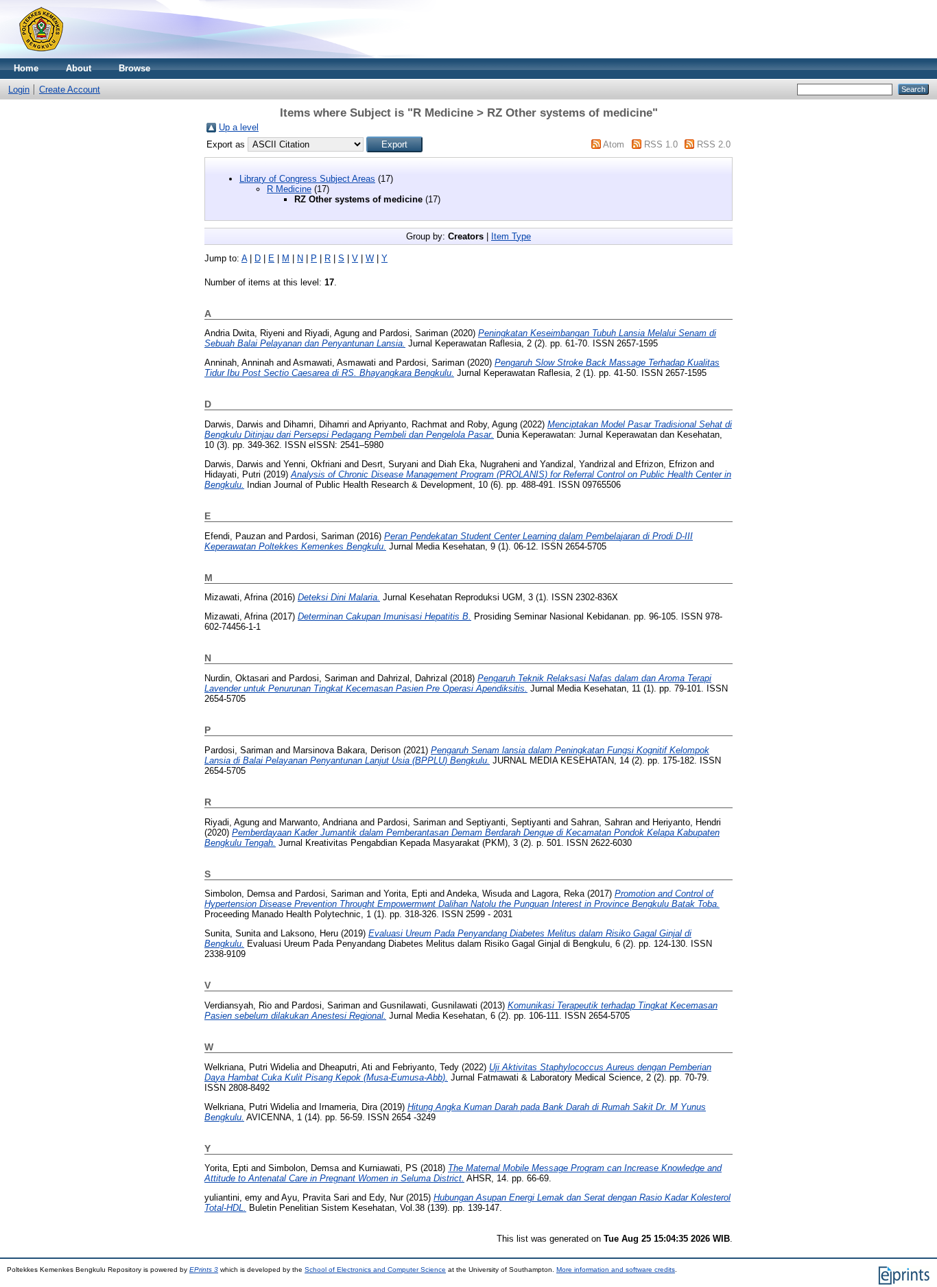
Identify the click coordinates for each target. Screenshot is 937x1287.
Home (26, 68)
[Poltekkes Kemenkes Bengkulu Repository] (41, 55)
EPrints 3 (203, 1269)
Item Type (511, 236)
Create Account (69, 89)
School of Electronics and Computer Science (375, 1269)
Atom (613, 144)
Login (18, 89)
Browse (134, 68)
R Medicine (289, 189)
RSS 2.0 (714, 144)
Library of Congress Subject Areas (307, 179)
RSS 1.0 (661, 144)
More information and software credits (615, 1269)
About (78, 68)
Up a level (239, 127)
